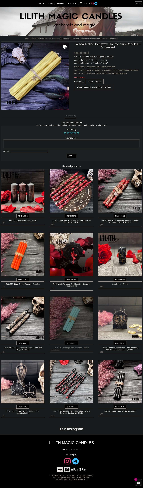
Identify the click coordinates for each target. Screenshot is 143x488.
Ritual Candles (94, 81)
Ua (71, 454)
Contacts (72, 3)
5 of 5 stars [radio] (78, 133)
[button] (65, 47)
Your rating (71, 129)
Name (6, 151)
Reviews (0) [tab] (70, 116)
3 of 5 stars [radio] (71, 133)
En (67, 454)
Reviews (60, 3)
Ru (75, 454)
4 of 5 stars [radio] (74, 133)
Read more (22, 216)
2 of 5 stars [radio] (68, 133)
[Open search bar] (89, 4)
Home (41, 3)
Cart (84, 3)
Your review (71, 138)
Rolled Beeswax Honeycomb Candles (53, 39)
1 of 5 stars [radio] (65, 133)
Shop (50, 3)
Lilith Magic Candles (71, 442)
